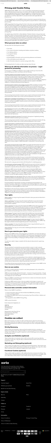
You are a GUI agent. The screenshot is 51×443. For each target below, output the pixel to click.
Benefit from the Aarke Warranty (8, 388)
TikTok (2, 411)
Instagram (3, 406)
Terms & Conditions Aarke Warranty (9, 423)
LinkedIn (28, 409)
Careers (3, 400)
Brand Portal (2, 431)
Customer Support (5, 383)
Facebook (28, 406)
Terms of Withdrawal (5, 420)
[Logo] (25, 3)
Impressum (13, 430)
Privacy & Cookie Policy (31, 418)
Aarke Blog (3, 397)
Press (27, 394)
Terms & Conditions (5, 418)
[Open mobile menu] (50, 3)
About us (3, 394)
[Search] (1, 3)
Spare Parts (29, 383)
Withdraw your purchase (6, 385)
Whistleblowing (7, 430)
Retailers (28, 385)
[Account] (3, 3)
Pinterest (3, 409)
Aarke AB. (40, 433)
